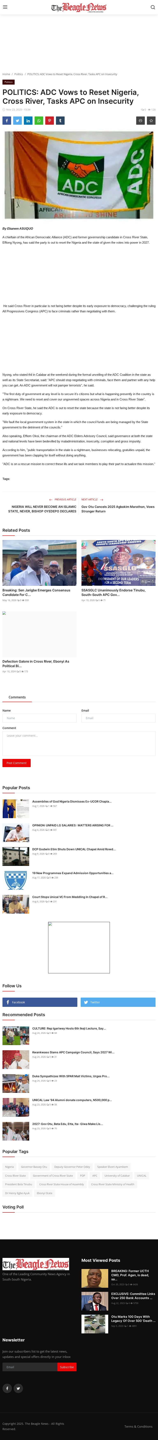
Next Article (89, 499)
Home (6, 74)
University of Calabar (117, 1175)
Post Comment (17, 763)
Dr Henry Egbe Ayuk (17, 1193)
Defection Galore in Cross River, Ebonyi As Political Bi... (35, 663)
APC (94, 1175)
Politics (18, 74)
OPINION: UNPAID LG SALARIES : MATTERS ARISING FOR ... (72, 825)
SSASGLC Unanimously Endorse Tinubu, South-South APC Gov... (113, 592)
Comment (9, 728)
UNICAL (141, 1175)
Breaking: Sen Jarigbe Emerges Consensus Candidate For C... (36, 592)
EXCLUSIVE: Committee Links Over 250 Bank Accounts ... (133, 1296)
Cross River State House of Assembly (61, 1184)
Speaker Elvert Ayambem (112, 1167)
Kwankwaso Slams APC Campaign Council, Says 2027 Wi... (73, 1052)
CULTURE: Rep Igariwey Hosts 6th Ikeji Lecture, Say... (69, 1028)
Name (6, 710)
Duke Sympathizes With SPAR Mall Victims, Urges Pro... (70, 1076)
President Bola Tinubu (18, 1184)
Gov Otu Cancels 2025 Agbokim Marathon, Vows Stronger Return (118, 509)
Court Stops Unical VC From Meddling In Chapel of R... (69, 897)
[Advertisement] (79, 43)
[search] (153, 7)
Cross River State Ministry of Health (112, 1184)
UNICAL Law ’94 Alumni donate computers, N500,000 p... (72, 1100)
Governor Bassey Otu (34, 1167)
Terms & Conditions (138, 1426)
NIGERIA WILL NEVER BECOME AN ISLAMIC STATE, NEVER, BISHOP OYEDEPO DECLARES (42, 509)
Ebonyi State (44, 1193)
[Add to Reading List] (151, 120)
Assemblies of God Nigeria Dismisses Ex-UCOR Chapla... (72, 801)
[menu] (5, 7)
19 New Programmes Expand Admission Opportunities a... (73, 873)
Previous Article (65, 499)
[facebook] (7, 1388)
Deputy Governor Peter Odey (72, 1167)
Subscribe (67, 1367)
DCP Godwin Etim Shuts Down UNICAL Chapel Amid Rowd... (74, 849)
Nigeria (9, 1167)
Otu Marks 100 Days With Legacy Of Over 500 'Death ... (133, 1319)
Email (85, 710)
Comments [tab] (17, 697)
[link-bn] (79, 947)
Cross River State (15, 1175)
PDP (82, 1175)
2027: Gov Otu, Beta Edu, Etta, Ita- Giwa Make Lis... (67, 1124)
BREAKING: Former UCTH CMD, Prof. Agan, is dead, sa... (130, 1275)
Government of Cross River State (53, 1175)
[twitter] (18, 1388)
